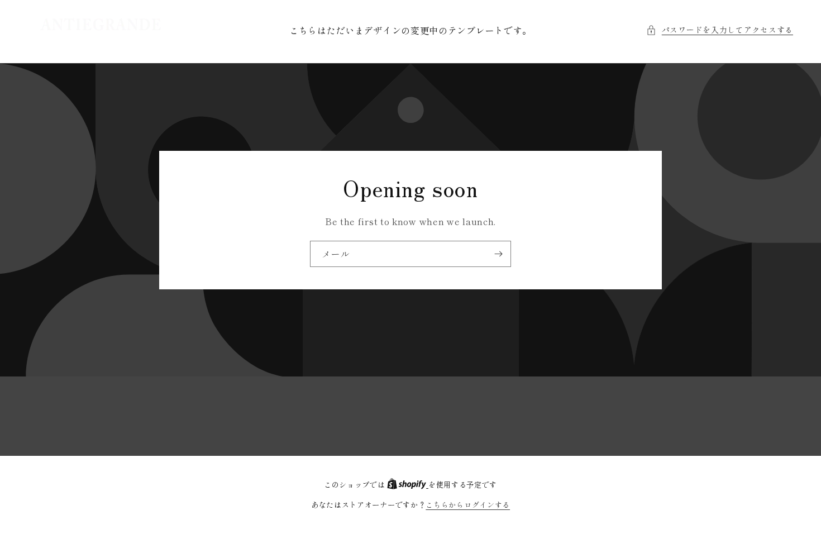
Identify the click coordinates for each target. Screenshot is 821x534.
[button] (719, 30)
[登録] (498, 254)
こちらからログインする (468, 504)
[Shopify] (407, 484)
